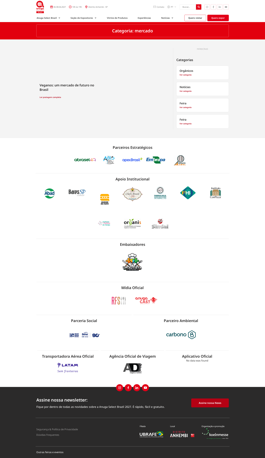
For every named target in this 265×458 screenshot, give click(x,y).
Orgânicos (186, 71)
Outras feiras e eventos (49, 452)
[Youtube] (226, 7)
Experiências (144, 17)
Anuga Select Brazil (47, 17)
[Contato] (154, 7)
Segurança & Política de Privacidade (57, 429)
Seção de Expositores (82, 17)
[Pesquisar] (198, 7)
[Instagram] (207, 7)
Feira (183, 103)
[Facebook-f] (213, 7)
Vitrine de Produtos (117, 17)
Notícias (165, 17)
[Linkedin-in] (219, 7)
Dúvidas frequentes (47, 435)
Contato (160, 7)
